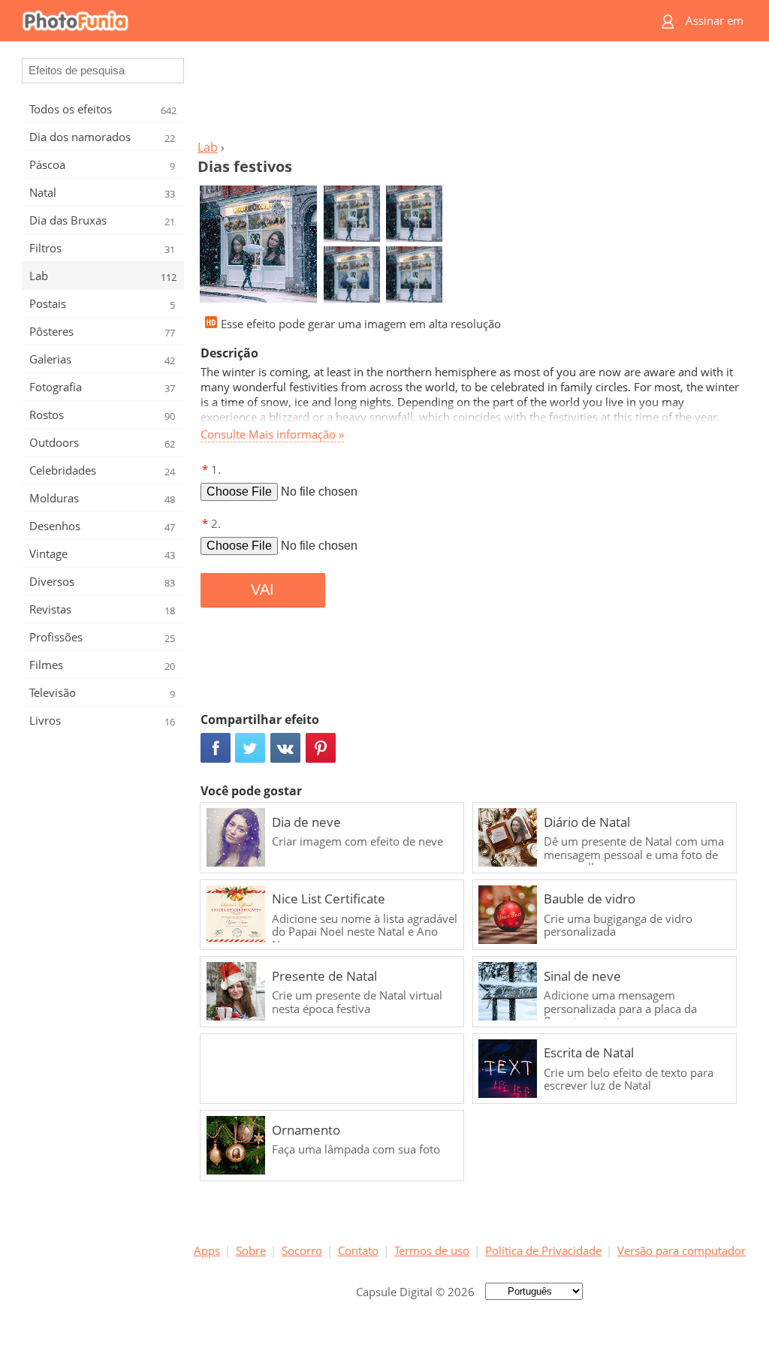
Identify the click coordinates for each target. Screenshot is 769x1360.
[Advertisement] (469, 94)
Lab (208, 147)
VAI (262, 589)
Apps (207, 1250)
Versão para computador (681, 1250)
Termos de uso (431, 1250)
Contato (358, 1250)
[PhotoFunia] (326, 20)
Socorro (302, 1250)
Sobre (251, 1250)
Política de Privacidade (543, 1250)
